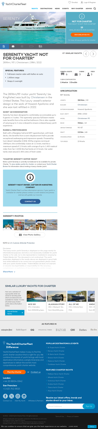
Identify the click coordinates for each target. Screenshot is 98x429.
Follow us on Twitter (11, 396)
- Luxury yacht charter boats (14, 4)
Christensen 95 (84, 118)
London (6, 378)
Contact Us (30, 201)
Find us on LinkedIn (24, 396)
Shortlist (75, 2)
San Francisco (10, 385)
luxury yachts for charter (86, 40)
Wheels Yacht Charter (56, 377)
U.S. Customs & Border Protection (22, 243)
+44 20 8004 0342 (12, 381)
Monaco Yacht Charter (56, 351)
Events (65, 9)
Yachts (34, 9)
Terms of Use (59, 416)
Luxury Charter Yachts (10, 15)
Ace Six (32, 304)
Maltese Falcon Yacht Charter (58, 374)
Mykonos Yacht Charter (56, 361)
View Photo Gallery (32, 234)
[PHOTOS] (13, 46)
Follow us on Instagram (17, 396)
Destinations (46, 9)
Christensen (38, 97)
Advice (89, 9)
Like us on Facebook (5, 396)
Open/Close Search (95, 8)
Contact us (35, 372)
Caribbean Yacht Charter (57, 364)
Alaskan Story (56, 304)
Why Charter (77, 9)
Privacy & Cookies (73, 416)
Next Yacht (93, 54)
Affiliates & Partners (35, 401)
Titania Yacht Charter (55, 387)
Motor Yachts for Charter (28, 15)
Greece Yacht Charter (56, 358)
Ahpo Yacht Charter (55, 391)
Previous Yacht (86, 54)
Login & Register (90, 2)
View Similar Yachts (82, 35)
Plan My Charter (14, 372)
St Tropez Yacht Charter (56, 347)
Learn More (73, 426)
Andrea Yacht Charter (56, 384)
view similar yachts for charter (23, 164)
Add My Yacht (20, 401)
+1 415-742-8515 (11, 388)
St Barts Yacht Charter (56, 354)
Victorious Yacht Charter (57, 381)
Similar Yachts (73, 53)
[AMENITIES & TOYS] (41, 46)
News (57, 9)
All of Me (74, 304)
